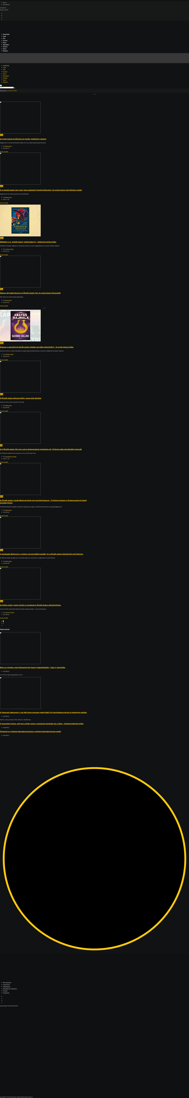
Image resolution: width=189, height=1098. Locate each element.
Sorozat (5, 40)
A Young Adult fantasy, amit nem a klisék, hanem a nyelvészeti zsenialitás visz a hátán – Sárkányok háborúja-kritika (41, 723)
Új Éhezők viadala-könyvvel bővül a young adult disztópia (20, 398)
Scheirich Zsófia (9, 612)
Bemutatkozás (7, 982)
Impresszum (6, 985)
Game (4, 48)
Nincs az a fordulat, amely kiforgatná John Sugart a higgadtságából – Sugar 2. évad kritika (32, 667)
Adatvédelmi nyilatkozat (10, 989)
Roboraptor (8, 146)
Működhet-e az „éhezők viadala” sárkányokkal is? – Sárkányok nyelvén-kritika (28, 242)
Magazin (5, 50)
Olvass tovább (4, 152)
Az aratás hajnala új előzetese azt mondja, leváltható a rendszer (23, 139)
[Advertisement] (44, 748)
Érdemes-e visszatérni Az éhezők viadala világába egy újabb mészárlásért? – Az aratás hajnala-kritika (36, 347)
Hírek (4, 36)
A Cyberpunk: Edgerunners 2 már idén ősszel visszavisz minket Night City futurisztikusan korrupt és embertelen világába (43, 712)
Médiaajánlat (6, 987)
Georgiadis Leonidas (10, 457)
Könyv (4, 42)
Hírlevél (5, 991)
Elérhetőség (6, 4)
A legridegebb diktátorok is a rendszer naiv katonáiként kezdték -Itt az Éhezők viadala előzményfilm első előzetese (41, 554)
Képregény (6, 44)
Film (4, 38)
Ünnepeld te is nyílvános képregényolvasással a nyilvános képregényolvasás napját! (30, 731)
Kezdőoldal (6, 34)
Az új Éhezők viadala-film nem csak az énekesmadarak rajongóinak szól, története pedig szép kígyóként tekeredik (41, 449)
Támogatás (6, 993)
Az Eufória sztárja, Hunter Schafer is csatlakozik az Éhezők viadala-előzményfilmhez (30, 605)
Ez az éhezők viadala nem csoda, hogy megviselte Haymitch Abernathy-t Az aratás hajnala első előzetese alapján (41, 190)
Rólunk (5, 2)
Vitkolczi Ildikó (9, 249)
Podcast (5, 46)
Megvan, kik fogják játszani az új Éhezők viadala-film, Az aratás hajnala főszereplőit (30, 293)
